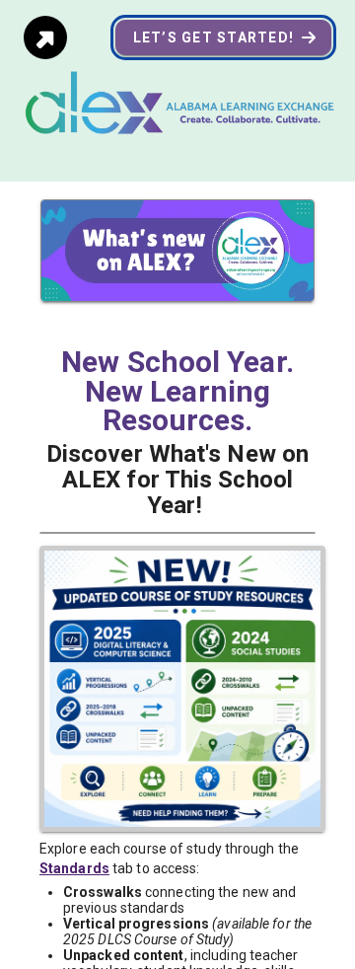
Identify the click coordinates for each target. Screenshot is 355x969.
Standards (74, 868)
